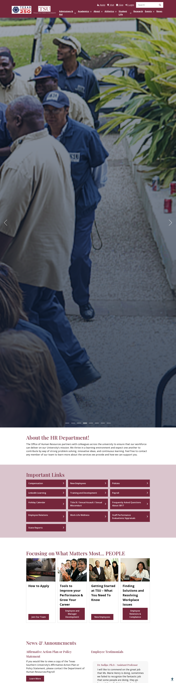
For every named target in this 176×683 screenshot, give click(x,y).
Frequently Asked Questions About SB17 (126, 504)
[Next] (169, 222)
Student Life (123, 13)
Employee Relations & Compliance (135, 613)
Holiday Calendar (36, 502)
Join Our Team (39, 617)
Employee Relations (38, 515)
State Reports (35, 527)
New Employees (78, 483)
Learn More (35, 678)
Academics (83, 11)
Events (148, 11)
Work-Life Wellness (79, 515)
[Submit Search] (160, 5)
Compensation (35, 483)
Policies (116, 483)
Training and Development (83, 492)
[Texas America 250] (21, 9)
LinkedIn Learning (37, 492)
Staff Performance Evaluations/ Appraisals (123, 517)
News (159, 11)
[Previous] (6, 222)
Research (138, 11)
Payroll (115, 492)
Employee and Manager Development (72, 613)
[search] (149, 5)
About (97, 11)
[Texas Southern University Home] (44, 9)
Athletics (109, 11)
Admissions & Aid (66, 13)
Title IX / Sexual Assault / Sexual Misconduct (86, 504)
